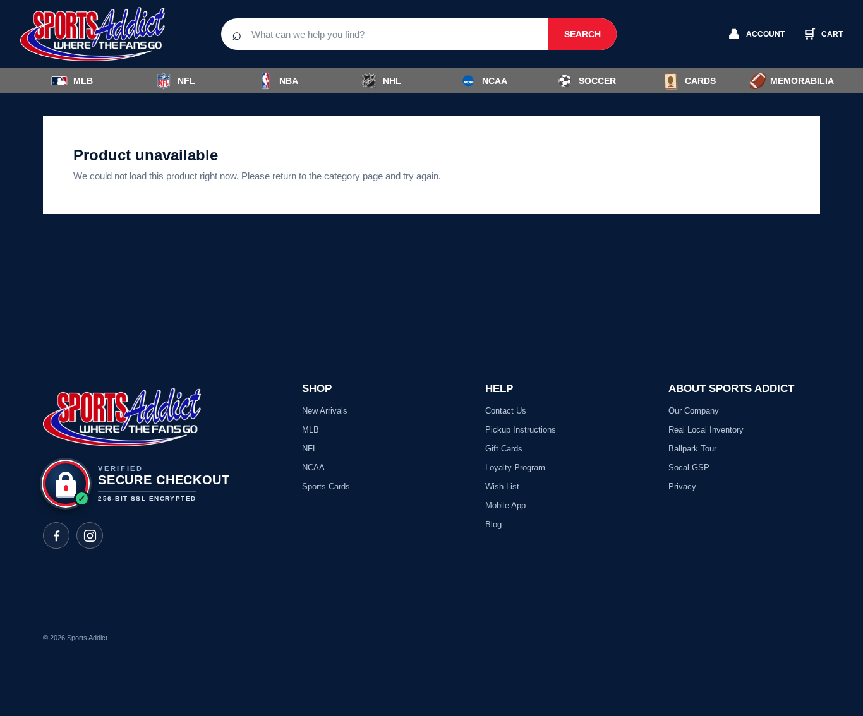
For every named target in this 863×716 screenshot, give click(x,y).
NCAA (494, 81)
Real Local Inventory (706, 429)
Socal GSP (688, 467)
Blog (493, 524)
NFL (186, 81)
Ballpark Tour (692, 448)
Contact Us (505, 410)
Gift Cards (503, 448)
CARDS (700, 81)
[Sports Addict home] (102, 34)
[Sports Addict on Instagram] (89, 535)
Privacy (682, 486)
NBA (288, 81)
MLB (83, 81)
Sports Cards (326, 486)
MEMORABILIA (791, 81)
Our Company (693, 410)
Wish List (502, 486)
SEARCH (582, 34)
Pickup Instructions (520, 429)
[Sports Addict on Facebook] (56, 535)
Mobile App (505, 505)
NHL (392, 81)
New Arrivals (324, 410)
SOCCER (587, 81)
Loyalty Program (515, 467)
